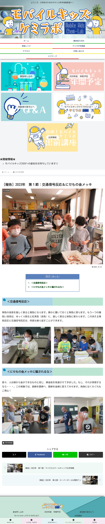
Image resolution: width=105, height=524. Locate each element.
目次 (47, 276)
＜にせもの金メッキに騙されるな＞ (48, 287)
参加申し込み (18, 512)
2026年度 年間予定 (52, 512)
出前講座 (78, 516)
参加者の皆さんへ (87, 512)
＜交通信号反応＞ (40, 283)
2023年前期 (9, 443)
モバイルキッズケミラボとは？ (26, 516)
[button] (91, 455)
